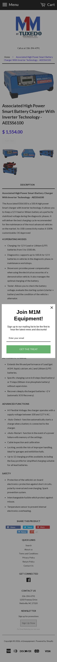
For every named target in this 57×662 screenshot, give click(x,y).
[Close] (51, 307)
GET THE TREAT (28, 349)
